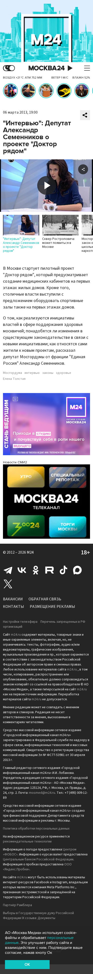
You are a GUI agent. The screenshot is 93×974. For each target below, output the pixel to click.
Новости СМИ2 (15, 462)
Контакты (13, 606)
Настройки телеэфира (20, 621)
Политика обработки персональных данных (36, 828)
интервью (32, 373)
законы (47, 373)
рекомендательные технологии (27, 841)
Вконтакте (22, 570)
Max (77, 570)
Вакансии (13, 599)
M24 (30, 552)
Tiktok (63, 570)
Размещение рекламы (52, 606)
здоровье (63, 373)
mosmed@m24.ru (42, 792)
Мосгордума (12, 373)
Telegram (8, 570)
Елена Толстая (14, 379)
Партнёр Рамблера (17, 905)
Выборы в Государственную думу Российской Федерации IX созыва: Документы (38, 916)
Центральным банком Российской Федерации (38, 859)
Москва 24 (46, 68)
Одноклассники (36, 570)
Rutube (50, 570)
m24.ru (16, 634)
